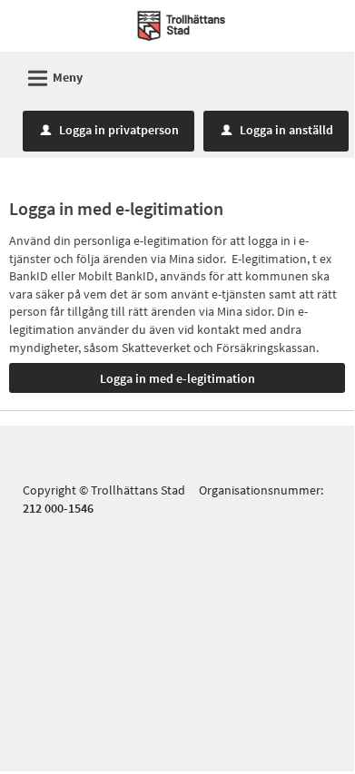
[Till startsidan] (181, 24)
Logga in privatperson (110, 130)
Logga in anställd (277, 130)
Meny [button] (53, 78)
